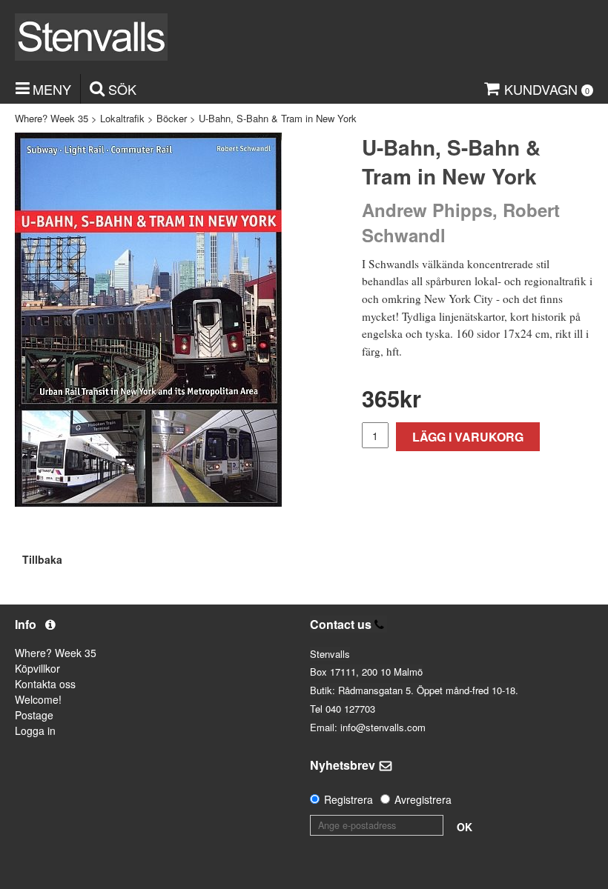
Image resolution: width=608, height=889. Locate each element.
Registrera (348, 799)
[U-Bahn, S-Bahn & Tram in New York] (148, 320)
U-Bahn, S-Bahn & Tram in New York (278, 118)
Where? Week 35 (51, 118)
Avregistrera (423, 799)
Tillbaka (42, 559)
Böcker (171, 118)
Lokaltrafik (122, 118)
